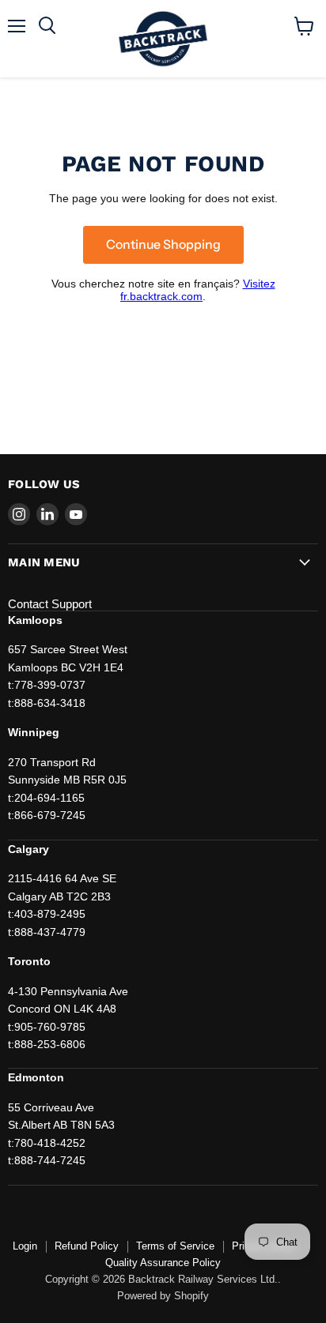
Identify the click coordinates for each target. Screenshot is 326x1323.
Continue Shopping (163, 244)
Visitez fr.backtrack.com (197, 290)
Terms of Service (175, 1246)
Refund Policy (87, 1246)
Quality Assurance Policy (163, 1263)
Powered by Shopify (163, 1296)
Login (25, 1246)
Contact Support (50, 604)
